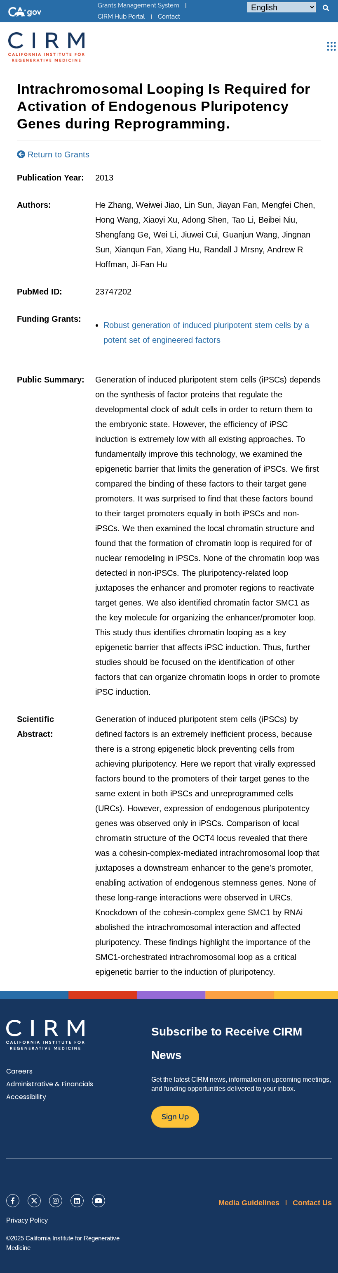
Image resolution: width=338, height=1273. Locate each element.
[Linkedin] (77, 1200)
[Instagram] (55, 1200)
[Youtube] (98, 1200)
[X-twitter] (34, 1200)
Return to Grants (57, 154)
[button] (325, 8)
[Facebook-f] (12, 1200)
